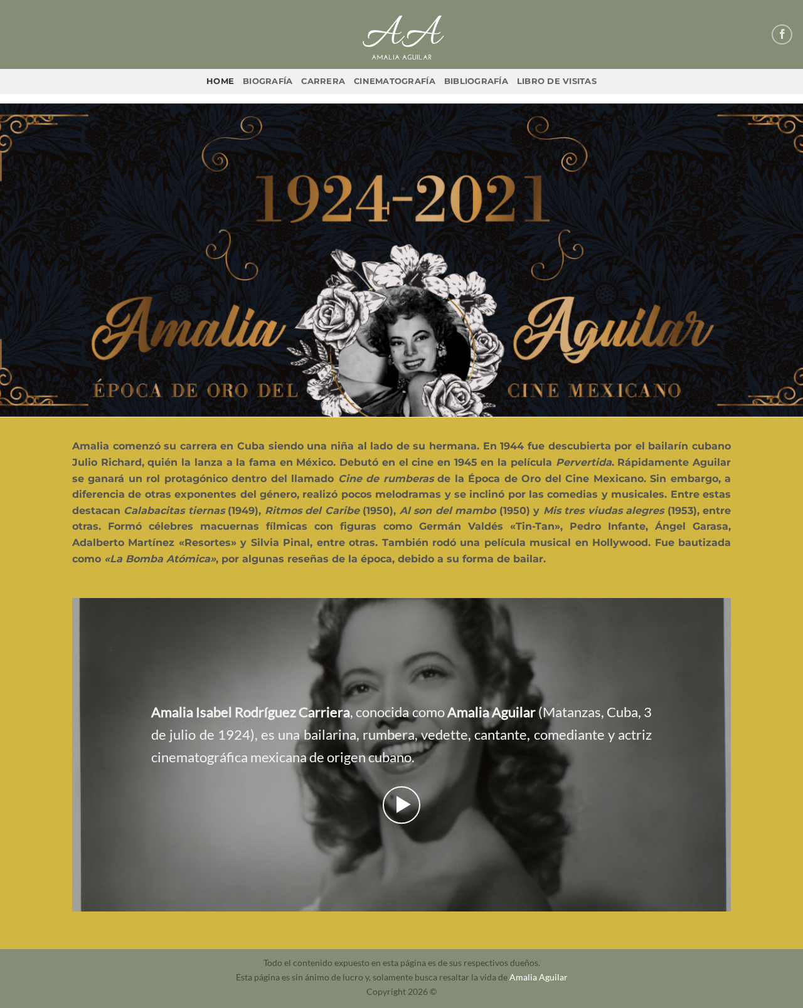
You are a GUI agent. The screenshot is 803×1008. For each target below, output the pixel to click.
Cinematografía (394, 81)
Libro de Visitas (557, 81)
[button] (401, 805)
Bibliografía (476, 81)
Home (220, 81)
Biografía (267, 81)
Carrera (323, 81)
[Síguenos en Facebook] (782, 34)
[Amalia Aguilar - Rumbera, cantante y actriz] (401, 34)
